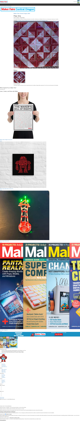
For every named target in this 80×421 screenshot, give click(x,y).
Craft (31, 20)
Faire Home (5, 6)
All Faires (1, 6)
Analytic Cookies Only (7, 411)
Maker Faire (3, 370)
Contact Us (3, 379)
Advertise (3, 380)
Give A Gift (3, 375)
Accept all (1, 411)
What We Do (4, 364)
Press (3, 382)
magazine (4, 369)
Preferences (13, 411)
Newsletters (3, 377)
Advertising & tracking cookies (14, 417)
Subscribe (75, 1)
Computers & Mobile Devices (25, 20)
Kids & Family (39, 20)
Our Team (3, 363)
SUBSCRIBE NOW (2, 353)
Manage (3, 376)
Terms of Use (2, 398)
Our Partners (4, 365)
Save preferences (3, 420)
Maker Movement (4, 366)
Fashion (33, 20)
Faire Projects (9, 6)
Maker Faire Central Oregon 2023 (22, 13)
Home (36, 20)
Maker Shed (3, 371)
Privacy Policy (2, 397)
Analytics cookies (9, 414)
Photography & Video (44, 20)
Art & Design (19, 20)
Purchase (3, 374)
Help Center (3, 381)
